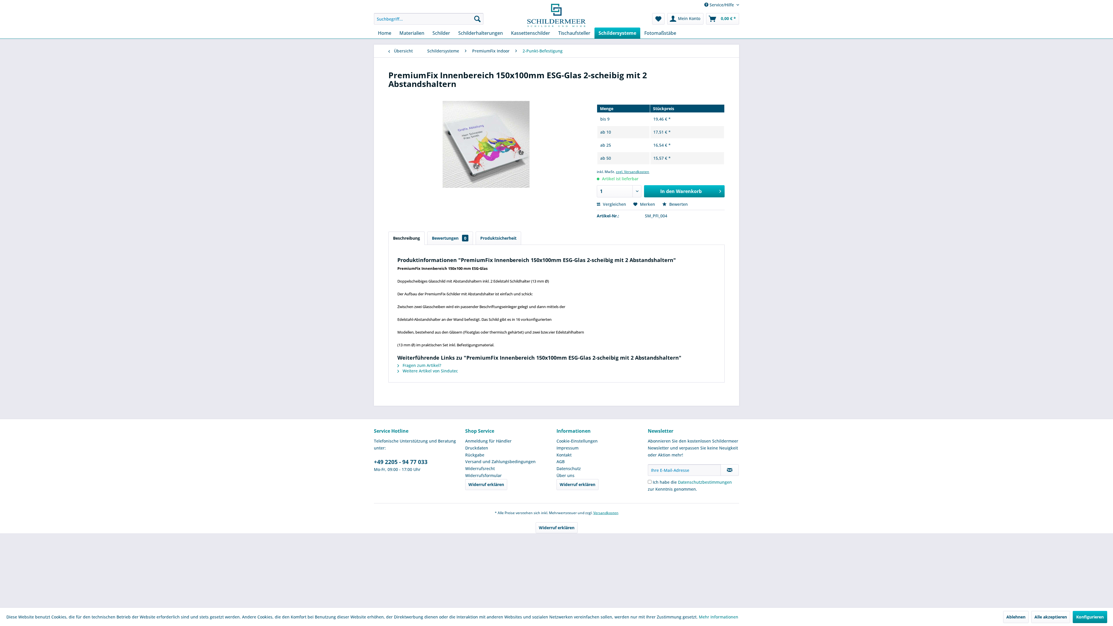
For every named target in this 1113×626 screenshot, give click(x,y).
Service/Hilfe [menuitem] (721, 5)
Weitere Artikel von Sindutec (429, 371)
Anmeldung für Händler (488, 441)
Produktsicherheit (498, 238)
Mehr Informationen (718, 617)
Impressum (567, 448)
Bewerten (678, 204)
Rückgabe (474, 455)
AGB (560, 461)
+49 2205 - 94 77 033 (401, 462)
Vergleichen (614, 204)
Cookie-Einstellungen (577, 441)
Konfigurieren (1090, 617)
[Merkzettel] (658, 19)
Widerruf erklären (486, 484)
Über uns (565, 475)
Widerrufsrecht (480, 468)
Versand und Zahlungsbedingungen (500, 461)
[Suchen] (477, 19)
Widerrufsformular (483, 475)
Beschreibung (406, 238)
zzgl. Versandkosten (632, 171)
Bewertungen (449, 238)
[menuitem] (428, 19)
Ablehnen (1015, 617)
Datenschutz (568, 468)
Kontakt (564, 455)
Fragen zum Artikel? (421, 365)
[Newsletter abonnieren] (730, 470)
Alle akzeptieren (1050, 617)
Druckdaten (476, 448)
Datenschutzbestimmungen (705, 482)
